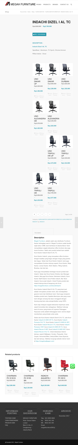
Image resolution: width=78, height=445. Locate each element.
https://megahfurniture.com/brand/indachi (47, 286)
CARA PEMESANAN (11, 420)
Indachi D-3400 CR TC (46, 320)
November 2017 (64, 416)
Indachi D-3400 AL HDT (61, 322)
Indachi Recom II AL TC (41, 332)
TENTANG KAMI (10, 418)
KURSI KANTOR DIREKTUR (53, 11)
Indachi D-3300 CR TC (55, 327)
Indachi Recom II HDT (41, 329)
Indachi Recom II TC (49, 324)
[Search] (71, 4)
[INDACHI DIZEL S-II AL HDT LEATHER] (76, 222)
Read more (36, 96)
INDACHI (42, 221)
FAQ (6, 425)
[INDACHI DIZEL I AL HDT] (1, 222)
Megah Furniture (39, 241)
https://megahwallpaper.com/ (45, 341)
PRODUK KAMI (10, 423)
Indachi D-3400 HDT (59, 329)
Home (28, 11)
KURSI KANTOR (40, 11)
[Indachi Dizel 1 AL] (16, 31)
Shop (7, 12)
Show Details (42, 96)
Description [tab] (43, 232)
